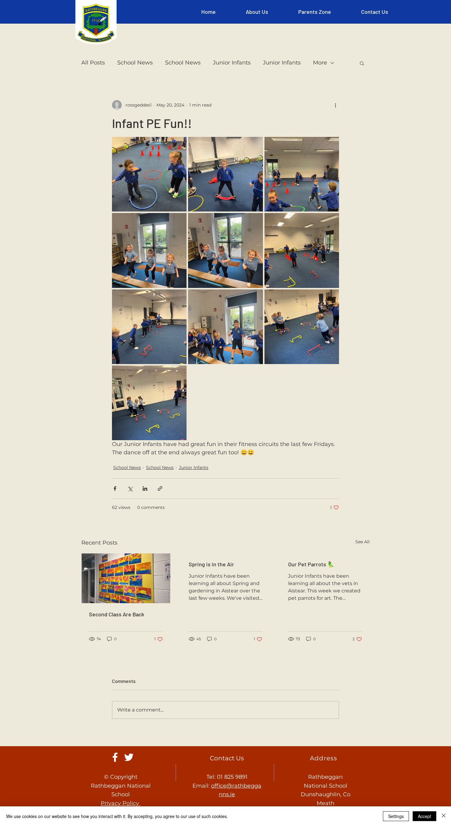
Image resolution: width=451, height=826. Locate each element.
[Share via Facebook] (115, 488)
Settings (396, 816)
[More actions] (335, 105)
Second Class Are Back (116, 614)
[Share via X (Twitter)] (130, 488)
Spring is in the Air (211, 564)
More (320, 62)
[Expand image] (149, 174)
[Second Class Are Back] (126, 578)
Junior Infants (232, 62)
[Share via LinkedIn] (145, 488)
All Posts (93, 62)
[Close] (443, 816)
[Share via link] (160, 488)
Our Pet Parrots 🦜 (311, 564)
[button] (257, 11)
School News (135, 62)
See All (362, 542)
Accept (424, 816)
